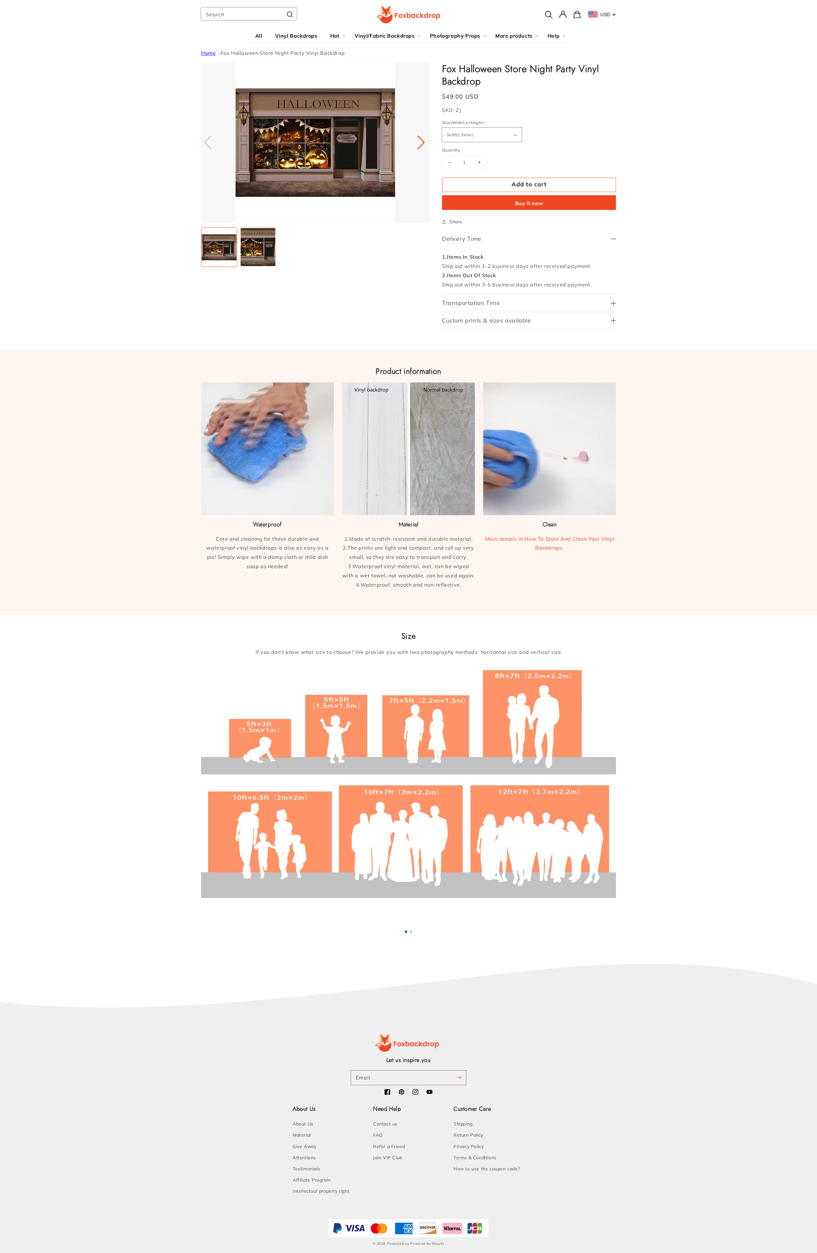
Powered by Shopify (427, 1244)
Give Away (304, 1146)
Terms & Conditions (475, 1157)
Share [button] (455, 222)
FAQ (378, 1135)
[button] (421, 143)
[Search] (290, 14)
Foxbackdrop (398, 1244)
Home (208, 53)
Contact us (385, 1124)
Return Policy (468, 1135)
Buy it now (529, 203)
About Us (303, 1124)
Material (302, 1135)
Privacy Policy (468, 1146)
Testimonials (306, 1169)
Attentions (304, 1157)
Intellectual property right (321, 1191)
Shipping (463, 1124)
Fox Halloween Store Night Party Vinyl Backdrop (283, 53)
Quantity (451, 149)
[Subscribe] (459, 1078)
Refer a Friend (389, 1146)
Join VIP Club (387, 1157)
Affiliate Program (312, 1180)
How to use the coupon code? (486, 1169)
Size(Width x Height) (463, 122)
